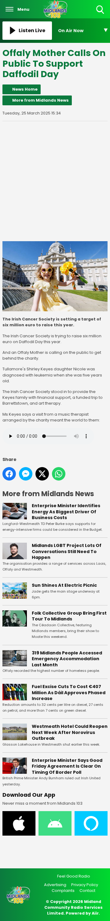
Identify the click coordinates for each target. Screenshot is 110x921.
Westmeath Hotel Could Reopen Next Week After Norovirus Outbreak (70, 732)
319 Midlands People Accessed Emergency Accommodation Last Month (67, 659)
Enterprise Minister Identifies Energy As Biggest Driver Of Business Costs (66, 512)
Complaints (63, 890)
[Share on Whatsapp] (58, 474)
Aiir (95, 913)
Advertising (55, 885)
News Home (25, 89)
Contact (87, 890)
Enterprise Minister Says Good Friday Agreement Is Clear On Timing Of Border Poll (67, 766)
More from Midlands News (40, 100)
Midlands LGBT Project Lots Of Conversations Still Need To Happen (66, 551)
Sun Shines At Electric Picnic (64, 585)
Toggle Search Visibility (100, 14)
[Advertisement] (55, 181)
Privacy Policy (84, 885)
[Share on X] (42, 474)
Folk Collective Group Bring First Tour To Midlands (69, 616)
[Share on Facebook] (9, 474)
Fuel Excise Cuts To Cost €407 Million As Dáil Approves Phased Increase (68, 692)
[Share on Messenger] (25, 474)
